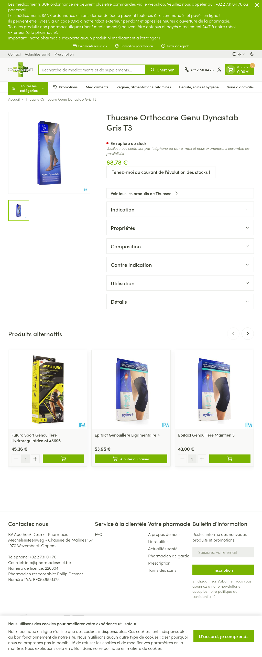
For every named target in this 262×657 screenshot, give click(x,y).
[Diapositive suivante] (248, 333)
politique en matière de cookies (133, 648)
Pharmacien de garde (168, 555)
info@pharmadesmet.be (48, 562)
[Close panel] (257, 5)
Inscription (223, 570)
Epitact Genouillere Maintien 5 (206, 435)
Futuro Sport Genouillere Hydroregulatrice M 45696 (36, 437)
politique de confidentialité (214, 594)
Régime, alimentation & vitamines (143, 86)
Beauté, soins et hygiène (199, 86)
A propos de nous (164, 534)
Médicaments (97, 86)
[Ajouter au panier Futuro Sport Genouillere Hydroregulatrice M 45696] (63, 458)
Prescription (64, 54)
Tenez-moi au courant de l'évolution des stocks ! (161, 172)
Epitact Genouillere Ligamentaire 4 (127, 435)
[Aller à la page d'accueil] (20, 69)
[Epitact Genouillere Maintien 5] (214, 389)
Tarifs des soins (162, 570)
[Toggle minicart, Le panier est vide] (230, 69)
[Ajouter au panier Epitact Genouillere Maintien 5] (229, 458)
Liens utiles (158, 541)
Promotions (68, 86)
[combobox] (91, 70)
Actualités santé (37, 54)
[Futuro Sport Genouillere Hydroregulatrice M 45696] (47, 389)
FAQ (99, 534)
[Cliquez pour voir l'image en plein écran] (49, 153)
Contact (14, 54)
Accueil (14, 99)
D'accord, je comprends (223, 636)
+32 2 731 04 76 (43, 556)
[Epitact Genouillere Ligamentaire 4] (131, 389)
